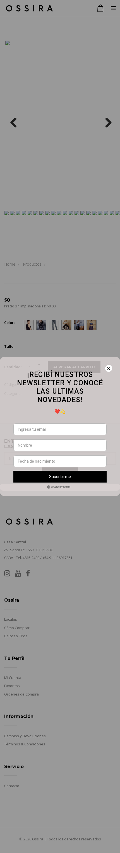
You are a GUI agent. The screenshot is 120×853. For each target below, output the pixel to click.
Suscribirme (60, 476)
